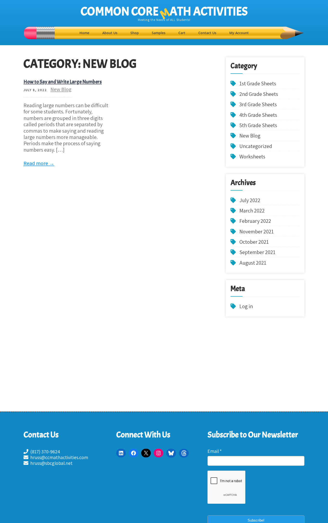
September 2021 (257, 252)
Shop (134, 33)
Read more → (39, 163)
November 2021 (256, 231)
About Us (109, 33)
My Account (239, 33)
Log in (246, 306)
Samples (158, 33)
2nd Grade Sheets (258, 94)
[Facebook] (133, 453)
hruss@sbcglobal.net (50, 463)
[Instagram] (158, 453)
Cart (181, 33)
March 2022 (252, 210)
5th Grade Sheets (258, 125)
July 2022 (249, 200)
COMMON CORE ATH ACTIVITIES (164, 11)
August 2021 (252, 262)
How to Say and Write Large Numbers (63, 81)
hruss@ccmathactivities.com (58, 457)
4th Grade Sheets (258, 115)
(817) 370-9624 (44, 451)
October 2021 (254, 241)
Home (84, 33)
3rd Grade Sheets (258, 104)
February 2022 (255, 221)
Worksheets (252, 156)
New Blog (61, 89)
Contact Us (207, 33)
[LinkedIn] (121, 453)
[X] (146, 453)
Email (214, 451)
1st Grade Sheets (257, 83)
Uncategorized (255, 146)
